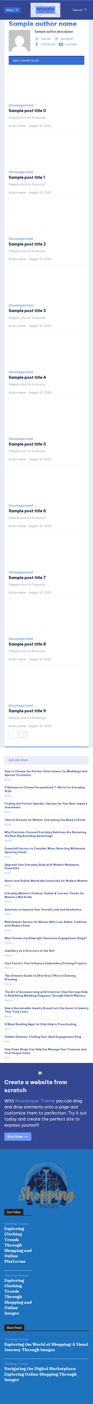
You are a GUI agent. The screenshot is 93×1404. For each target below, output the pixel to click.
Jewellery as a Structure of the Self (30, 950)
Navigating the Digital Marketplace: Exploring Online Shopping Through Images (40, 1374)
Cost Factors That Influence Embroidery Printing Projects (46, 963)
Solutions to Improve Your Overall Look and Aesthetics (43, 909)
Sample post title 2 (27, 244)
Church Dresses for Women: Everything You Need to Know (45, 820)
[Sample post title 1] (46, 151)
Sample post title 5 (27, 444)
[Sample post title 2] (46, 218)
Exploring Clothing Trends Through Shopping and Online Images (18, 1297)
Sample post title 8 (27, 644)
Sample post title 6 (27, 510)
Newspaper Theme (35, 1100)
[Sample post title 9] (46, 684)
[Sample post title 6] (46, 484)
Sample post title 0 (27, 110)
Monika (8, 943)
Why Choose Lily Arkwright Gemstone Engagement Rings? (46, 938)
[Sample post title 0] (46, 84)
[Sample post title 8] (46, 618)
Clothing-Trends (16, 1223)
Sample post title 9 (27, 710)
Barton (8, 779)
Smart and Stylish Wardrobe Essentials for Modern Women (46, 880)
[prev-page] (13, 735)
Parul (7, 1041)
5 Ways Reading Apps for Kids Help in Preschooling (40, 1024)
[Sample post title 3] (46, 284)
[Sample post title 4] (46, 351)
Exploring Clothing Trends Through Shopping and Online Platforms (18, 1245)
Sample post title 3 (27, 310)
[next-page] (23, 735)
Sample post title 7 (27, 577)
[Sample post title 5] (46, 418)
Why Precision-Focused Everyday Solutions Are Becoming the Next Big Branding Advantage (45, 834)
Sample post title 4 (27, 377)
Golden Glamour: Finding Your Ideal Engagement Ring (43, 1036)
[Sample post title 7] (46, 551)
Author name (17, 125)
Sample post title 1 (27, 177)
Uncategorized (21, 105)
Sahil (7, 1029)
